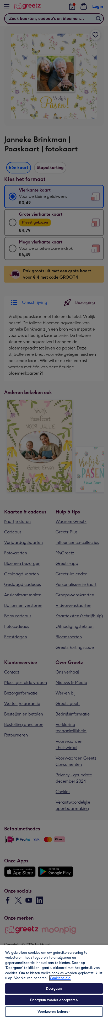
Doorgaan (54, 988)
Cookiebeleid (60, 978)
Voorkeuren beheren (53, 1012)
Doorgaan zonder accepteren (54, 1000)
